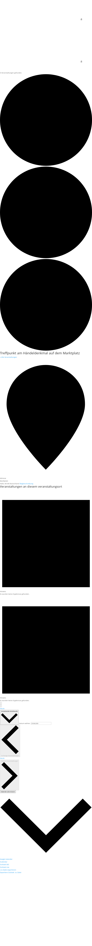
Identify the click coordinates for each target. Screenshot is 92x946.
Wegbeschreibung (26, 484)
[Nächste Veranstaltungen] (1, 706)
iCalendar (3, 862)
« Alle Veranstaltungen (8, 357)
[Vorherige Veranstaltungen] (1, 703)
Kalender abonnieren (8, 792)
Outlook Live (4, 867)
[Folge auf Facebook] (11, 919)
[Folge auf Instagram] (15, 919)
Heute (2, 708)
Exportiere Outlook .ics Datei (10, 872)
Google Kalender (6, 859)
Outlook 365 (4, 864)
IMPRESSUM (39, 930)
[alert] (46, 542)
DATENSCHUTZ (51, 930)
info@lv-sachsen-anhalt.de (19, 907)
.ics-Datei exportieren (8, 870)
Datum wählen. (25, 723)
